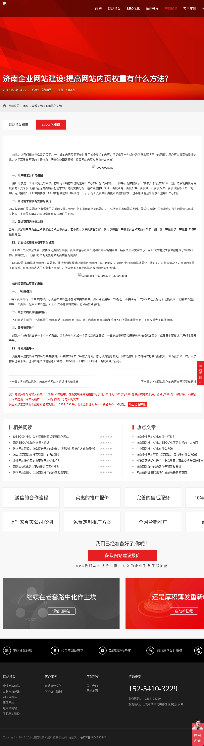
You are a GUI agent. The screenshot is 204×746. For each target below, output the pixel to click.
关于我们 (92, 686)
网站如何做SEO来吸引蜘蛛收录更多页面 (161, 472)
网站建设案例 (53, 686)
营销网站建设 (11, 691)
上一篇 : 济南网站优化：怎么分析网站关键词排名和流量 (43, 381)
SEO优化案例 (53, 691)
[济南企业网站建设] (103, 167)
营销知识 (171, 8)
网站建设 (114, 8)
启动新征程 (184, 610)
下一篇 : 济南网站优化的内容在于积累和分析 (168, 381)
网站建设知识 (18, 124)
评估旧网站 (61, 610)
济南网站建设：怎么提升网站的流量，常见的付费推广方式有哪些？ (55, 448)
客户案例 (189, 8)
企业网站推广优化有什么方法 (154, 448)
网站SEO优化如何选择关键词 (31, 442)
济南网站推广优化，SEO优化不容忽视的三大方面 (167, 442)
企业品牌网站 (11, 686)
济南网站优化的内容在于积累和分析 (158, 466)
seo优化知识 (54, 106)
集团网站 (8, 702)
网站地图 (92, 690)
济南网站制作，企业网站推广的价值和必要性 (41, 472)
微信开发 (152, 8)
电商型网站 (10, 708)
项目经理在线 (137, 404)
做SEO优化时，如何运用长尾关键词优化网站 (41, 436)
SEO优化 (133, 8)
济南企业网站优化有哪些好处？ (156, 436)
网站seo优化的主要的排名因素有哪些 (36, 466)
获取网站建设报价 (122, 555)
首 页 (98, 8)
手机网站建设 (11, 714)
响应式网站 (10, 697)
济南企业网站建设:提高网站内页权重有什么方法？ (167, 454)
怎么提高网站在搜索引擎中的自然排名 (36, 454)
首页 (26, 106)
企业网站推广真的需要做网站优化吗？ (36, 460)
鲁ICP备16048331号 (93, 737)
